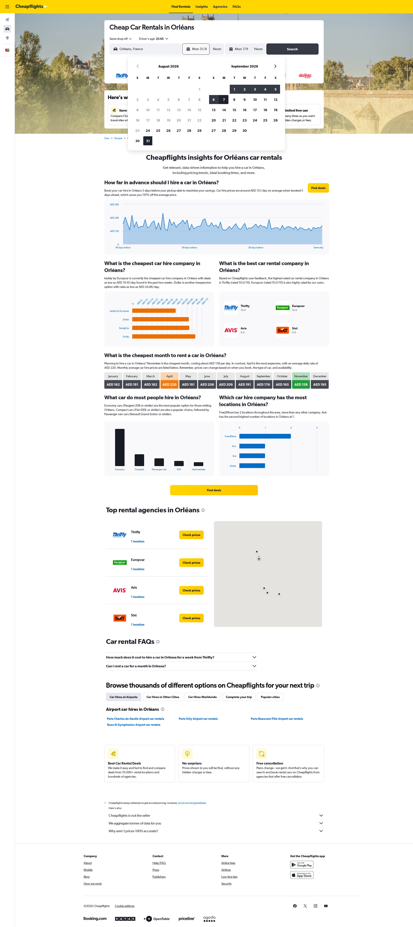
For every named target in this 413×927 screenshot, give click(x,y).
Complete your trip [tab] (239, 697)
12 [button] (168, 110)
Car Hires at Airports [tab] (123, 697)
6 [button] (179, 99)
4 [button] (158, 99)
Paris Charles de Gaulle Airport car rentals (135, 718)
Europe (118, 138)
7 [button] (189, 99)
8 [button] (199, 99)
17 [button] (148, 120)
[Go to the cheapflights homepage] (31, 7)
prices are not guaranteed (192, 802)
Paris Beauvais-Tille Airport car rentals (277, 718)
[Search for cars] (7, 29)
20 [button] (179, 120)
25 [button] (158, 130)
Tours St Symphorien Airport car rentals (133, 724)
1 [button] (199, 89)
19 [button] (168, 120)
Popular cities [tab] (270, 697)
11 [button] (158, 110)
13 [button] (179, 110)
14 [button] (189, 110)
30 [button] (137, 141)
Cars (106, 138)
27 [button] (179, 130)
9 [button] (137, 110)
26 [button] (168, 130)
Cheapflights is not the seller (129, 815)
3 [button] (148, 99)
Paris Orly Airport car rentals (198, 718)
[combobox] (120, 39)
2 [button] (137, 99)
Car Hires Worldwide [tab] (202, 697)
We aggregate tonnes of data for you (135, 823)
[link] (318, 188)
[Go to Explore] (7, 38)
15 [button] (199, 110)
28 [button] (189, 130)
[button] (7, 6)
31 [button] (148, 141)
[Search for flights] (7, 19)
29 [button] (199, 130)
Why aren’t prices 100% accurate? (133, 831)
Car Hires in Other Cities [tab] (162, 697)
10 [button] (148, 110)
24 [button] (148, 130)
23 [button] (137, 130)
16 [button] (137, 120)
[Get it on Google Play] (301, 865)
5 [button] (168, 99)
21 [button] (189, 120)
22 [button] (199, 120)
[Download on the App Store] (301, 875)
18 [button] (158, 120)
